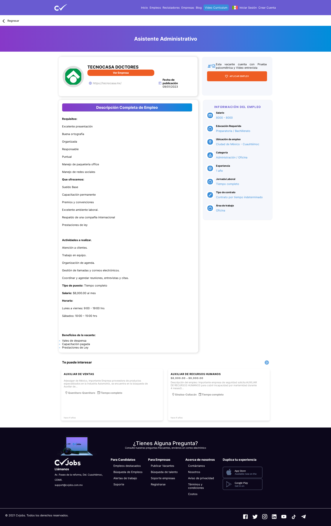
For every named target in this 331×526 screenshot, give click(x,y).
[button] (66, 7)
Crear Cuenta (267, 7)
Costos (192, 494)
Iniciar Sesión (248, 7)
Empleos (155, 7)
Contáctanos (196, 465)
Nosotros (194, 472)
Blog (199, 7)
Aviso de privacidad (201, 478)
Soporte (118, 484)
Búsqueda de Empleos (127, 472)
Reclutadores (171, 7)
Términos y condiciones (196, 486)
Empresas (187, 7)
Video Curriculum (216, 7)
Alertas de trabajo (125, 478)
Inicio (144, 7)
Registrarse (158, 484)
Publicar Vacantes (162, 465)
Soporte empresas (163, 478)
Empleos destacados (127, 465)
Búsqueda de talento (164, 472)
